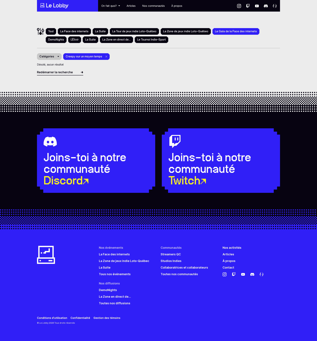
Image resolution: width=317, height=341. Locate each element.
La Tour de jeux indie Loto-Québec (134, 31)
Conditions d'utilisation (52, 318)
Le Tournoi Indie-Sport (151, 39)
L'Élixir (75, 39)
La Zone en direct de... (116, 39)
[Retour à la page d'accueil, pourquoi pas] (67, 6)
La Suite (100, 31)
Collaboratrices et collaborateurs (184, 267)
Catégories (46, 56)
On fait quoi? (109, 5)
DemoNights (56, 39)
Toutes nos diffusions (114, 303)
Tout (51, 31)
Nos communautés (153, 5)
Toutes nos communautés (179, 274)
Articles (131, 5)
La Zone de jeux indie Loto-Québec (185, 31)
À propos (176, 5)
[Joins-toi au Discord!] (266, 6)
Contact (228, 267)
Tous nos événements (115, 274)
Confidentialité (80, 318)
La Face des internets (74, 31)
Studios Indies (171, 261)
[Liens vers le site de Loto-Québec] (275, 6)
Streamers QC (171, 254)
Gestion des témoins (106, 318)
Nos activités (232, 247)
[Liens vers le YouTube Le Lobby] (257, 6)
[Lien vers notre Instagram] (239, 6)
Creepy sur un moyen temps (84, 56)
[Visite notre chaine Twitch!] (248, 6)
